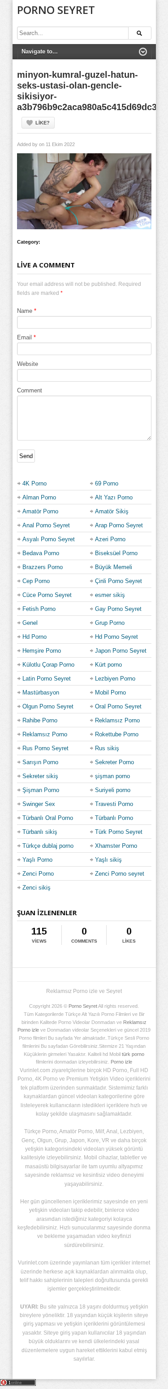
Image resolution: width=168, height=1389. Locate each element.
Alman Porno (39, 497)
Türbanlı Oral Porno (47, 818)
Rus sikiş (107, 748)
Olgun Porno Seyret (47, 706)
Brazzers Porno (42, 567)
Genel (30, 622)
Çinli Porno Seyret (118, 581)
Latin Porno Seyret (46, 678)
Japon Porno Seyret (120, 650)
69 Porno (106, 483)
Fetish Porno (39, 608)
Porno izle (121, 1061)
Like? (42, 122)
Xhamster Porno (116, 845)
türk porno (133, 1054)
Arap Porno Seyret (119, 525)
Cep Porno (36, 581)
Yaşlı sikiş (108, 859)
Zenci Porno (38, 873)
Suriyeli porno (112, 790)
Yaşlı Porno (37, 859)
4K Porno (34, 483)
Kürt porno (108, 664)
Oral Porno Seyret (118, 706)
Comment (29, 390)
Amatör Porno (40, 511)
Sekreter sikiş (40, 776)
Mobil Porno (110, 692)
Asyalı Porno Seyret (48, 539)
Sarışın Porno (40, 762)
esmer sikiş (110, 595)
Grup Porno (110, 622)
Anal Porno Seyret (46, 525)
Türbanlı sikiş (39, 831)
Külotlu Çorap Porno (48, 664)
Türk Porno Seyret (118, 831)
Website (27, 364)
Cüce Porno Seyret (47, 595)
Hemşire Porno (41, 650)
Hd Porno (34, 636)
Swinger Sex (38, 804)
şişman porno (112, 776)
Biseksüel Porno (116, 553)
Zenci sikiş (36, 887)
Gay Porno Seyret (118, 608)
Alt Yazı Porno (114, 497)
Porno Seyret (56, 9)
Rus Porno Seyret (45, 748)
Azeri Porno (110, 539)
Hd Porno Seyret (116, 636)
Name (24, 310)
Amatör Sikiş (112, 511)
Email (24, 337)
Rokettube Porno (116, 734)
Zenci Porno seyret (119, 873)
